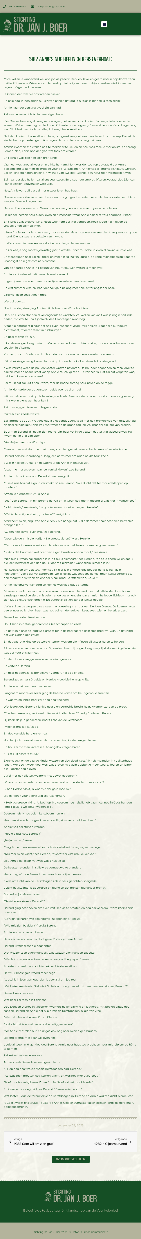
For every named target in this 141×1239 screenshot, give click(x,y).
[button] (104, 24)
